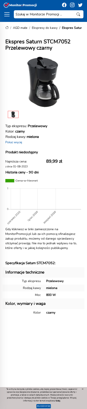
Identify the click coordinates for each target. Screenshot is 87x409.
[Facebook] (64, 5)
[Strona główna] (6, 27)
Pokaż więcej (13, 142)
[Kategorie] (7, 14)
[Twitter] (80, 5)
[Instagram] (72, 5)
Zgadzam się (43, 406)
